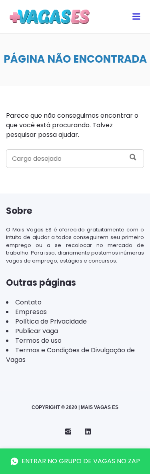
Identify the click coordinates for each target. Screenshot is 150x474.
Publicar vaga (36, 331)
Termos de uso (38, 340)
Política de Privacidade (51, 321)
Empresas (31, 311)
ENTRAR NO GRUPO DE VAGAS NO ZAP (81, 461)
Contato (28, 302)
